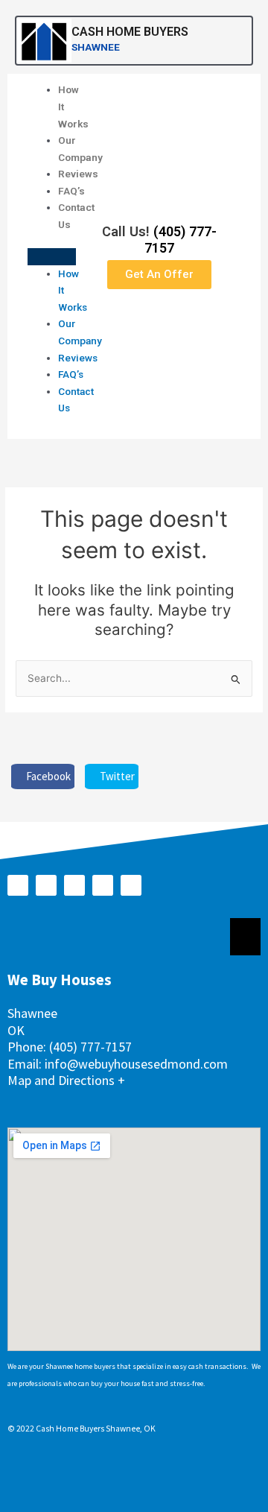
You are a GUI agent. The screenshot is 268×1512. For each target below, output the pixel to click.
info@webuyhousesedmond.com (136, 1063)
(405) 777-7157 (90, 1046)
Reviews (78, 174)
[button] (52, 256)
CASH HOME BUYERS (129, 32)
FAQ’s (71, 191)
